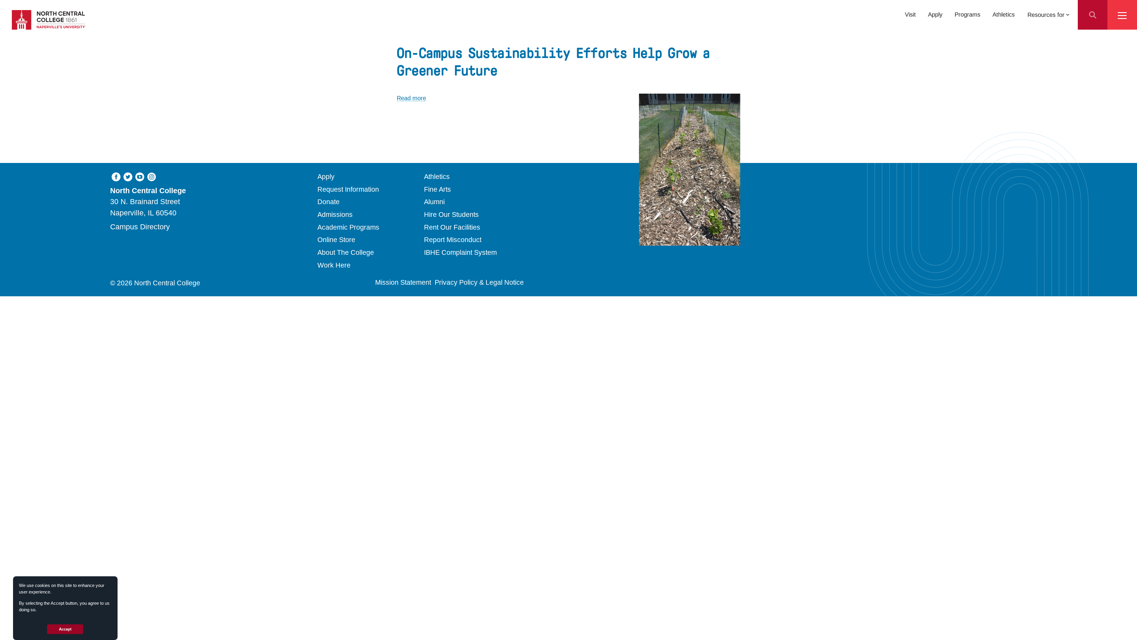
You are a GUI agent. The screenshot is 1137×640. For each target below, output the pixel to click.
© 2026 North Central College (155, 283)
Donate (328, 202)
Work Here (334, 265)
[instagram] (151, 176)
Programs (967, 14)
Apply (935, 14)
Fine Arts (437, 189)
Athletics (1004, 14)
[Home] (49, 20)
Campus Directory (140, 227)
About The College (345, 252)
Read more (411, 98)
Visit (910, 14)
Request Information (348, 189)
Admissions (335, 214)
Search (1092, 15)
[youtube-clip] (139, 176)
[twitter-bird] (127, 176)
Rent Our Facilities (452, 227)
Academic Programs (348, 227)
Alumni (434, 202)
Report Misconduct (452, 240)
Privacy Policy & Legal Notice (479, 282)
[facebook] (116, 176)
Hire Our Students (451, 214)
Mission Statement (403, 282)
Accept (65, 629)
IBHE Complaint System (460, 252)
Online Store (336, 240)
